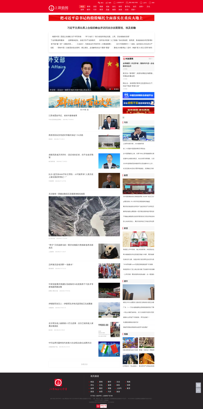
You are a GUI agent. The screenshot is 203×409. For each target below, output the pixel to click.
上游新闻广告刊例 (107, 396)
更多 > (151, 58)
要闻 (101, 382)
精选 (92, 382)
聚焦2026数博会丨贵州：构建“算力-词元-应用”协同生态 (123, 48)
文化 (101, 385)
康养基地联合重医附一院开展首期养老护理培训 (138, 211)
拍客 (128, 385)
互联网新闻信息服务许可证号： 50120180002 (122, 398)
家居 (92, 391)
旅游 (118, 391)
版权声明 (99, 396)
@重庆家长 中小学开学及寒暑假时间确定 (136, 201)
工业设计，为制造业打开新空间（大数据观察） (90, 44)
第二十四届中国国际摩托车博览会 (134, 148)
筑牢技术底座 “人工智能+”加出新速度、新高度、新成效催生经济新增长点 (123, 40)
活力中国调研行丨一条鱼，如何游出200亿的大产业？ (131, 44)
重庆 (101, 388)
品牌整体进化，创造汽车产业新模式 (78, 40)
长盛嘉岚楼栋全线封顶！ (131, 322)
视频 (128, 382)
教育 (128, 388)
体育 (101, 391)
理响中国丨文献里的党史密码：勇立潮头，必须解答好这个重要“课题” (72, 48)
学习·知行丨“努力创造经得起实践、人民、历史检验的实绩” (107, 36)
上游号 (119, 388)
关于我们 (92, 396)
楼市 (109, 382)
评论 (92, 385)
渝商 (92, 388)
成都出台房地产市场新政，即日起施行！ (136, 317)
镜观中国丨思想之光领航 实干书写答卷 (67, 36)
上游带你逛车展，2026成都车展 (133, 143)
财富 (118, 385)
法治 (118, 382)
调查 (109, 388)
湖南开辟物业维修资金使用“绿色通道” (135, 327)
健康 (109, 385)
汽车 (109, 391)
